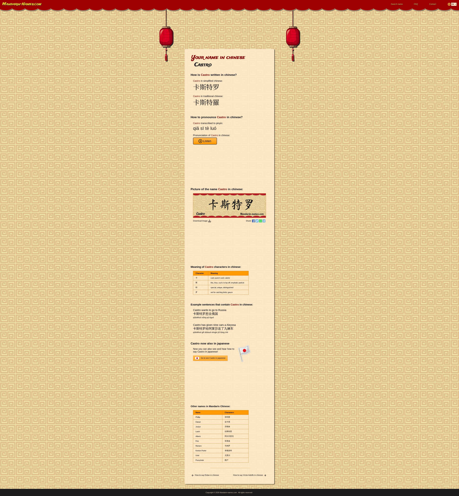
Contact (432, 4)
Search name (397, 4)
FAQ (416, 4)
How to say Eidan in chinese (207, 475)
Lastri (198, 431)
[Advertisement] (229, 30)
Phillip (198, 417)
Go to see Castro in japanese (213, 358)
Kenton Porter (201, 451)
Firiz (197, 441)
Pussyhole (200, 460)
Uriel (197, 455)
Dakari (198, 422)
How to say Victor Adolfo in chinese (248, 475)
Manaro (199, 446)
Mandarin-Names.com (21, 4)
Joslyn (198, 427)
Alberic (198, 436)
